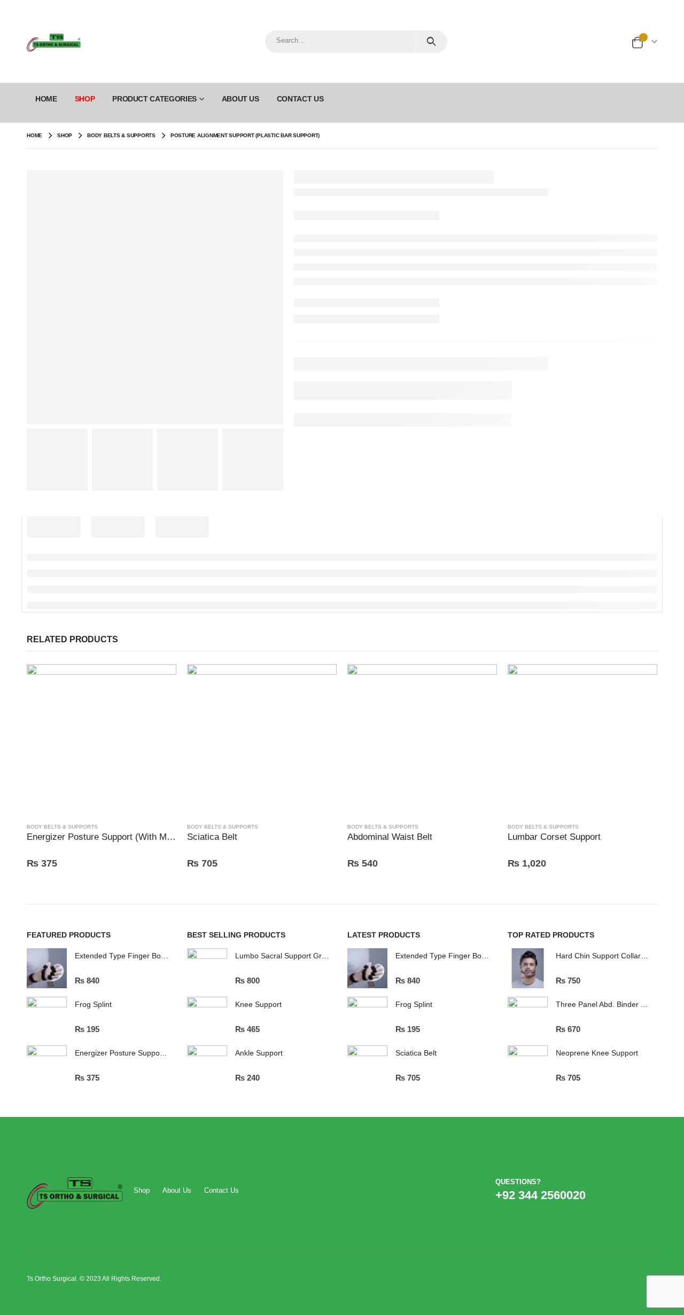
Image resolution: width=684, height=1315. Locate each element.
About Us (240, 99)
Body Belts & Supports (62, 827)
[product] (101, 739)
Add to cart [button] (639, 681)
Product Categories (154, 99)
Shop (142, 1190)
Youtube (628, 1195)
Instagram (648, 1195)
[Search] (431, 41)
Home (46, 99)
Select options (158, 681)
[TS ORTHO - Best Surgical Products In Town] (54, 41)
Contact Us (300, 99)
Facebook (608, 1195)
